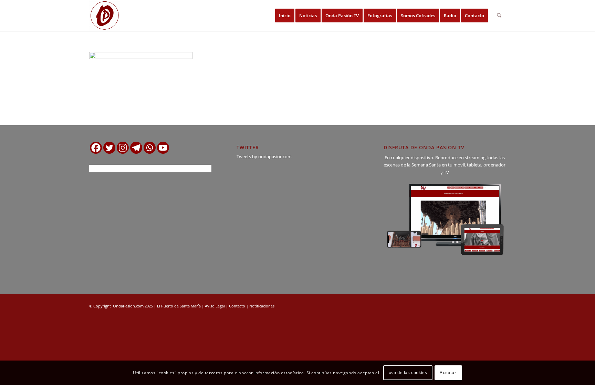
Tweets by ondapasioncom (264, 156)
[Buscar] (499, 15)
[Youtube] (163, 148)
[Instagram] (123, 148)
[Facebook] (96, 148)
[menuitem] (285, 15)
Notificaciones (261, 305)
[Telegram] (136, 148)
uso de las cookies (408, 373)
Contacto (237, 305)
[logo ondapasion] (104, 15)
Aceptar (448, 373)
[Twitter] (109, 148)
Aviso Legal (215, 305)
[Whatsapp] (150, 148)
